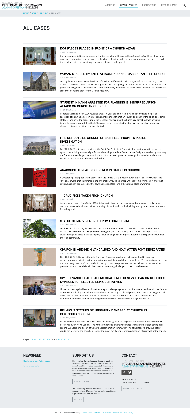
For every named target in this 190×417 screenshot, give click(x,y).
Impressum (117, 412)
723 (44, 339)
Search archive (128, 5)
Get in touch (106, 412)
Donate (78, 399)
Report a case (169, 5)
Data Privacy (128, 412)
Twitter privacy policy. (31, 366)
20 (62, 339)
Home (26, 13)
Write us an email (132, 388)
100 (68, 339)
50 (65, 339)
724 (48, 339)
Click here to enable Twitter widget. (36, 361)
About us (110, 5)
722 (40, 339)
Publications (149, 5)
